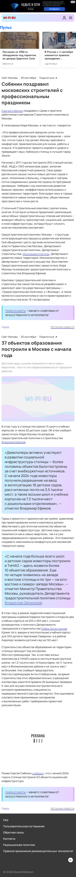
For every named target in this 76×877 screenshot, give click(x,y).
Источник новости (62, 327)
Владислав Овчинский (23, 602)
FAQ (5, 820)
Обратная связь (13, 832)
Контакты (9, 838)
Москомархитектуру (36, 254)
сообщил (38, 773)
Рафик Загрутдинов (54, 628)
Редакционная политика (19, 845)
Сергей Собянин (12, 110)
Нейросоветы (15, 310)
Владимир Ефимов (14, 442)
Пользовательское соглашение (23, 826)
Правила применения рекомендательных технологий (38, 851)
